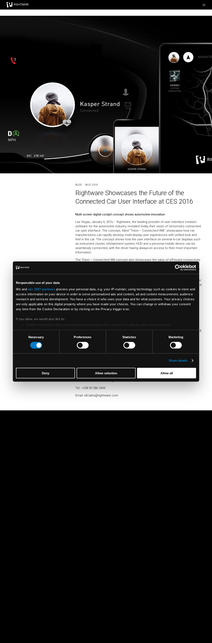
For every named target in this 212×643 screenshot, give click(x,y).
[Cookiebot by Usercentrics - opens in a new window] (178, 267)
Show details (178, 360)
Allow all (166, 373)
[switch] (83, 345)
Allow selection (106, 373)
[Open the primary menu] (204, 5)
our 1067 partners (41, 289)
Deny (45, 373)
